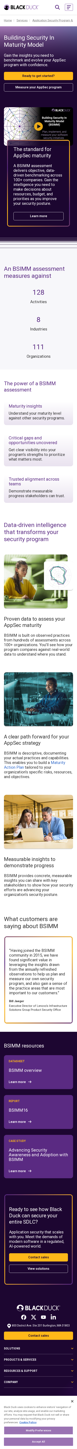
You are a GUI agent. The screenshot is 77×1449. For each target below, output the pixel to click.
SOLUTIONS (12, 1348)
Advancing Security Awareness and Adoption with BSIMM (38, 1155)
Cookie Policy (28, 1422)
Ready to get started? (38, 76)
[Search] (57, 7)
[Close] (72, 1401)
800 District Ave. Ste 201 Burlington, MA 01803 (41, 1325)
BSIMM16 (18, 1110)
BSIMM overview (25, 1070)
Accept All (38, 1441)
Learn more (38, 216)
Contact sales (38, 1257)
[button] (69, 7)
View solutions (38, 1269)
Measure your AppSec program (38, 87)
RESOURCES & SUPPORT (21, 1370)
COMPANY (11, 1382)
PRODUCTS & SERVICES (20, 1359)
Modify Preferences (38, 1430)
